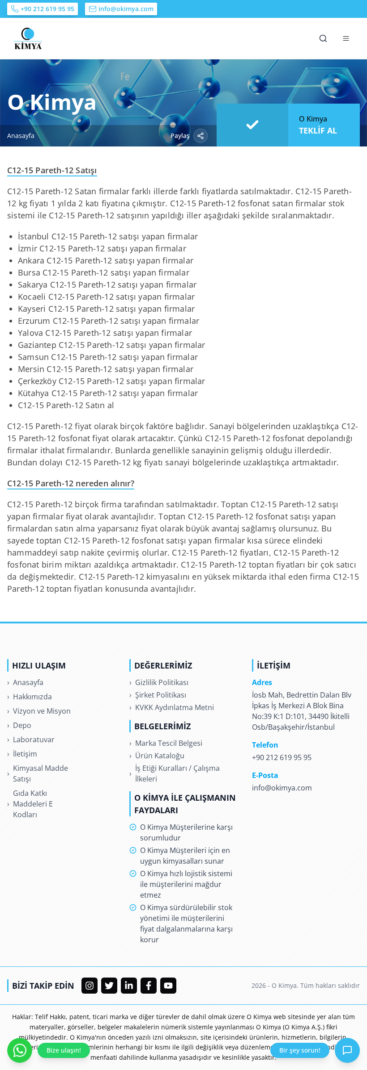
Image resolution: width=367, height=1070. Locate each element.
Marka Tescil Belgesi (165, 743)
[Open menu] (346, 38)
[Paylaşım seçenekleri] (200, 136)
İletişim (22, 754)
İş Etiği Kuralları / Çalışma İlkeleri (174, 773)
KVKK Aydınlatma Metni (171, 707)
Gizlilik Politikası (158, 682)
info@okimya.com (126, 8)
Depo (19, 725)
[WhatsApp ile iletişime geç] (19, 1050)
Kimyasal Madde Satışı (37, 773)
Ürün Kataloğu (156, 756)
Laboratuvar (31, 739)
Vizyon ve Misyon (39, 711)
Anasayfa (20, 135)
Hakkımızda (29, 697)
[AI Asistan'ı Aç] (347, 1050)
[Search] (323, 38)
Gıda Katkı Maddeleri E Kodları (30, 803)
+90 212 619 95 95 (47, 8)
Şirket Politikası (157, 695)
